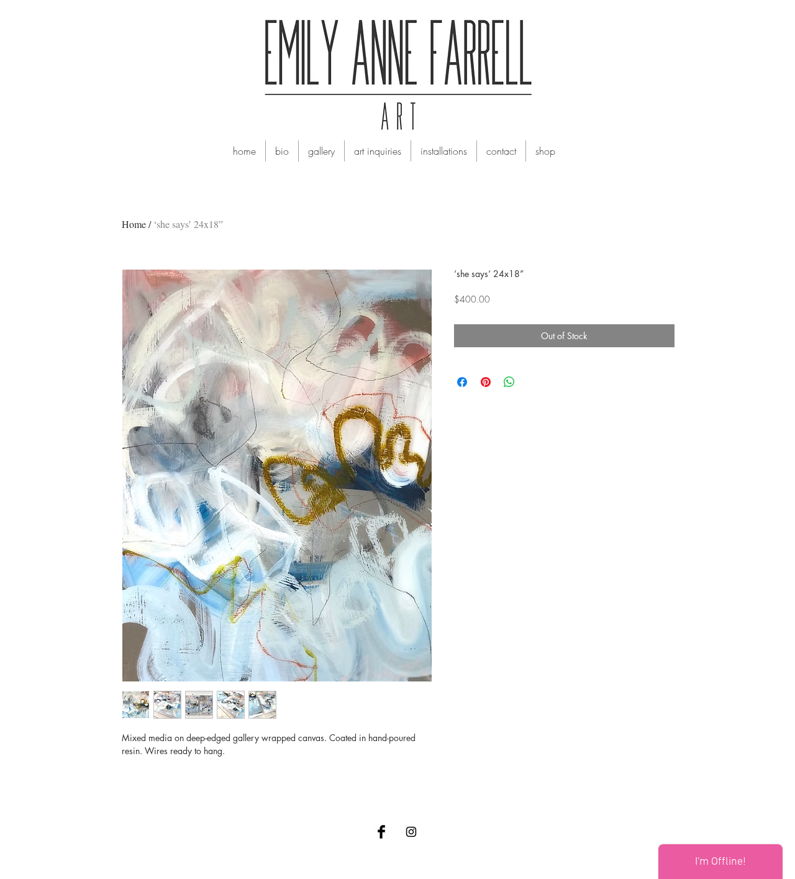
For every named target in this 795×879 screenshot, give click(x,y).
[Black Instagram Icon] (411, 832)
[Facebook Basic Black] (381, 832)
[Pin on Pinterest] (485, 382)
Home (134, 223)
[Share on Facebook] (462, 382)
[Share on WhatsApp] (509, 382)
